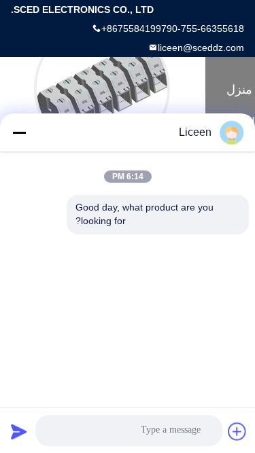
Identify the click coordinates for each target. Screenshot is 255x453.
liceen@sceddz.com (201, 47)
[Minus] (19, 132)
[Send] (19, 431)
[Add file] (237, 431)
